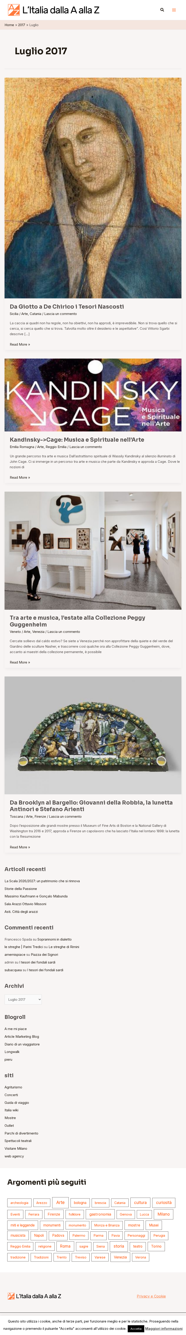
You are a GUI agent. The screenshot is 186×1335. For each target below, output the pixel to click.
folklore (75, 1214)
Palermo (79, 1235)
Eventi (15, 1214)
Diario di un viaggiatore (22, 1044)
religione (44, 1246)
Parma (98, 1235)
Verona (140, 1257)
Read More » (20, 344)
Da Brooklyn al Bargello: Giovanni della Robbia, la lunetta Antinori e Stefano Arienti (91, 806)
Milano (164, 1214)
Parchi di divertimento (21, 1133)
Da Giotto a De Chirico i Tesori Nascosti (67, 306)
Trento (61, 1257)
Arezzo (41, 1203)
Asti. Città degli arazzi (21, 911)
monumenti (52, 1225)
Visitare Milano (16, 1148)
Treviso (80, 1257)
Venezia (38, 631)
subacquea (13, 970)
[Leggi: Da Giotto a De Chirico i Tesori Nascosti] (93, 188)
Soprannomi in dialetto (54, 939)
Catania (35, 314)
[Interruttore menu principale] (174, 10)
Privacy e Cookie (151, 1296)
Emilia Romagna (22, 447)
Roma (65, 1246)
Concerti (11, 1095)
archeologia (19, 1203)
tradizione (18, 1257)
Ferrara (33, 1214)
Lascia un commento (60, 314)
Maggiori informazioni (164, 1328)
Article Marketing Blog (22, 1036)
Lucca (144, 1214)
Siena (100, 1246)
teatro (137, 1246)
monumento (77, 1225)
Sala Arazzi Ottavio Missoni (25, 904)
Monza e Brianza (107, 1225)
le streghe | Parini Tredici (24, 947)
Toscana (16, 816)
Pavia (116, 1235)
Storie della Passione (21, 889)
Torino (156, 1246)
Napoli (39, 1235)
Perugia (159, 1235)
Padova (58, 1235)
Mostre (10, 1118)
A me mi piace (16, 1029)
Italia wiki (11, 1110)
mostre (134, 1225)
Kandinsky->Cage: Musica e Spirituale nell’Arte (77, 439)
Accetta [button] (136, 1328)
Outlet (9, 1125)
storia (119, 1246)
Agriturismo (13, 1087)
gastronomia (100, 1214)
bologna (80, 1203)
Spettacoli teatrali (18, 1141)
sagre (83, 1246)
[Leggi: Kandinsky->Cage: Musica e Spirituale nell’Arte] (93, 395)
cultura (140, 1202)
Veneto (15, 631)
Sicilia (14, 314)
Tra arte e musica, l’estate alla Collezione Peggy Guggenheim (77, 621)
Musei (154, 1225)
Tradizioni (41, 1257)
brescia (100, 1203)
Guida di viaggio (17, 1102)
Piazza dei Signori (44, 954)
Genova (126, 1214)
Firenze (40, 816)
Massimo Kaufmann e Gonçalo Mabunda (36, 896)
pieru (8, 1059)
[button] (162, 10)
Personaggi (136, 1235)
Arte (24, 314)
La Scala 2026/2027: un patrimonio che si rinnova (42, 881)
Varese (100, 1257)
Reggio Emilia (56, 447)
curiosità (164, 1202)
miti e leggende (23, 1225)
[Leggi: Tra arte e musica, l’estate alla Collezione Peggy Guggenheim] (93, 550)
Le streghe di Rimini (64, 947)
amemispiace (15, 954)
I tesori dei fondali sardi (37, 962)
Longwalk (12, 1052)
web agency (14, 1156)
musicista (18, 1235)
